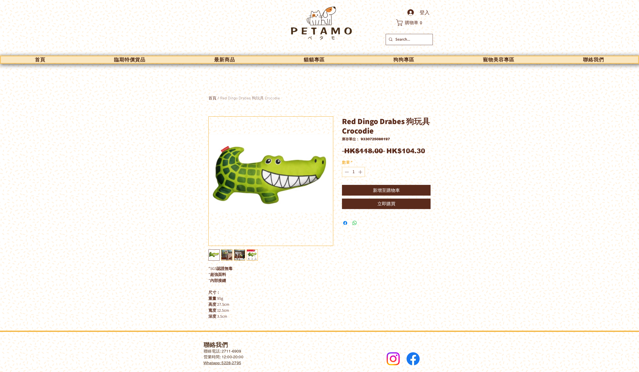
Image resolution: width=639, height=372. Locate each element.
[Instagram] (393, 359)
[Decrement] (346, 172)
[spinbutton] (353, 172)
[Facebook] (413, 359)
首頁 (212, 98)
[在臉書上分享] (345, 223)
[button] (412, 22)
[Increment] (360, 172)
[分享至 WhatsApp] (355, 223)
